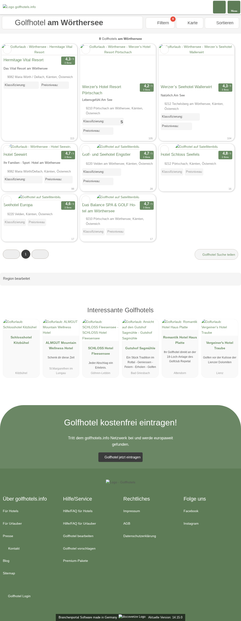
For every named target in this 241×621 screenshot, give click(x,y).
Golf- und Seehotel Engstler (106, 154)
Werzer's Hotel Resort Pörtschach (101, 89)
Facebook (191, 511)
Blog (6, 561)
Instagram (191, 523)
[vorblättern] (144, 63)
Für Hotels (10, 511)
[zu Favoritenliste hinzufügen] (7, 49)
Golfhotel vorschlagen (79, 548)
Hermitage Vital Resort (24, 60)
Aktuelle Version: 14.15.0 (165, 617)
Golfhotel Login (19, 596)
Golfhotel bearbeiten (78, 536)
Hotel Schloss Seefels (180, 154)
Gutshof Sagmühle (140, 348)
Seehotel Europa (18, 204)
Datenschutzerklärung (139, 536)
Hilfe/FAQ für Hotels (77, 511)
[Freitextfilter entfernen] (220, 7)
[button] (11, 254)
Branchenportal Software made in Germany (87, 617)
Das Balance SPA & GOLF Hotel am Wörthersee (109, 207)
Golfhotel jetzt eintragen (122, 457)
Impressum (131, 511)
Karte (192, 23)
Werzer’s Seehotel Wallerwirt (186, 86)
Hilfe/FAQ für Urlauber (79, 523)
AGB (126, 523)
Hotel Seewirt (15, 154)
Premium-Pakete (75, 561)
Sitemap (9, 573)
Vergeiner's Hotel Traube (219, 345)
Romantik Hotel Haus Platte (180, 340)
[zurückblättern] (92, 63)
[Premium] (231, 314)
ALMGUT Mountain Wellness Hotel (61, 345)
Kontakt (13, 548)
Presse (8, 536)
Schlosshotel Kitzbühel (21, 340)
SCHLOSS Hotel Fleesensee (100, 350)
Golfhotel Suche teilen (218, 254)
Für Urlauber (12, 523)
